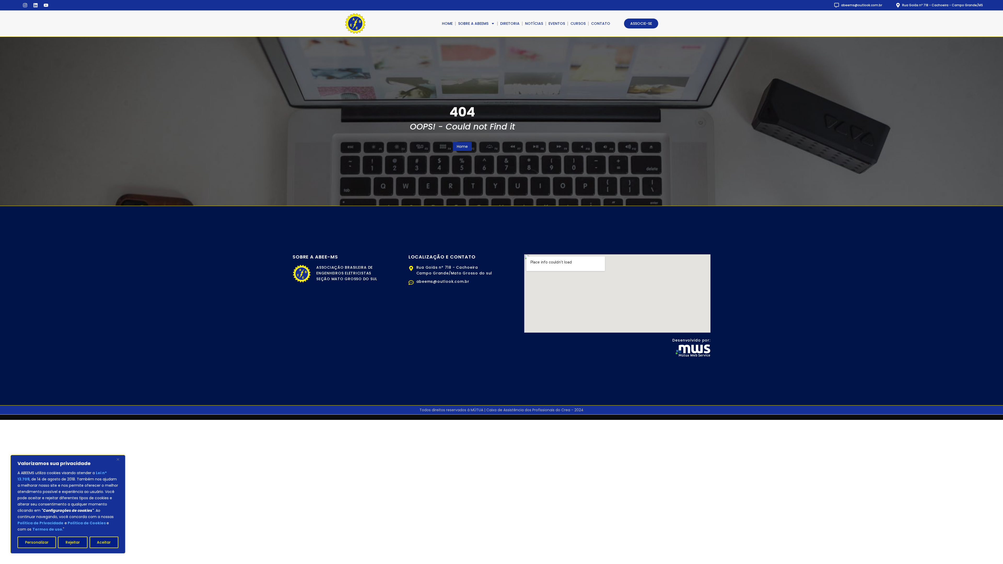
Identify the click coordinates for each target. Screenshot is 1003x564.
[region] (67, 504)
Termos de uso (47, 529)
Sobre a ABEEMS (473, 23)
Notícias (534, 23)
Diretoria (510, 23)
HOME (447, 23)
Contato (600, 23)
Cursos (578, 23)
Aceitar (104, 542)
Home (462, 146)
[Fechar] (120, 459)
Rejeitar (73, 542)
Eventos (557, 23)
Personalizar (37, 542)
